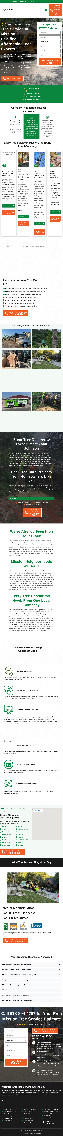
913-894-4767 (50, 1123)
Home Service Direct (36, 1133)
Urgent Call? (48, 1121)
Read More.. (6, 205)
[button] (46, 10)
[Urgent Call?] (44, 1122)
